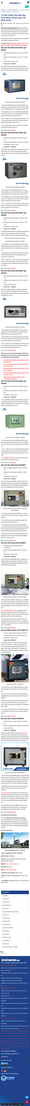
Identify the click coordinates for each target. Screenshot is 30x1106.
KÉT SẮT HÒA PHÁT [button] (6, 1060)
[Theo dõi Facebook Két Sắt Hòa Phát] (2, 1071)
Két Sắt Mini (5, 895)
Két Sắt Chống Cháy (7, 905)
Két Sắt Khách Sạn (7, 924)
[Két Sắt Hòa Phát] (10, 959)
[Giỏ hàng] (28, 3)
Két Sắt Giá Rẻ (6, 908)
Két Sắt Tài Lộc (6, 914)
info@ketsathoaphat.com (10, 869)
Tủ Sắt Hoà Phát (6, 940)
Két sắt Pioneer (6, 943)
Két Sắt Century (6, 934)
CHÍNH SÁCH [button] (4, 1056)
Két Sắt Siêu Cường (7, 937)
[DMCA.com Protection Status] (4, 1063)
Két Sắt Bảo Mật (6, 921)
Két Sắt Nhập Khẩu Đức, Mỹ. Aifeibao (11, 911)
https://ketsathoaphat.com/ (12, 864)
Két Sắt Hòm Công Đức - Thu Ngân (10, 946)
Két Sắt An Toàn (6, 918)
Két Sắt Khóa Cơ (6, 930)
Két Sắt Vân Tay (6, 902)
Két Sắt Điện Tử (6, 898)
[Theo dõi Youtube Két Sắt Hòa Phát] (5, 1071)
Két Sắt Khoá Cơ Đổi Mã (8, 927)
